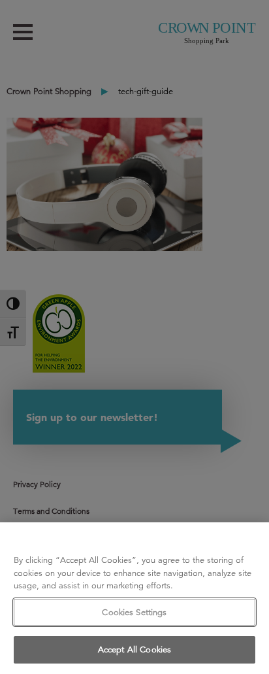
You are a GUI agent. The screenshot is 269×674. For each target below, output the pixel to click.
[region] (134, 598)
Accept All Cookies (134, 649)
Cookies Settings (134, 612)
